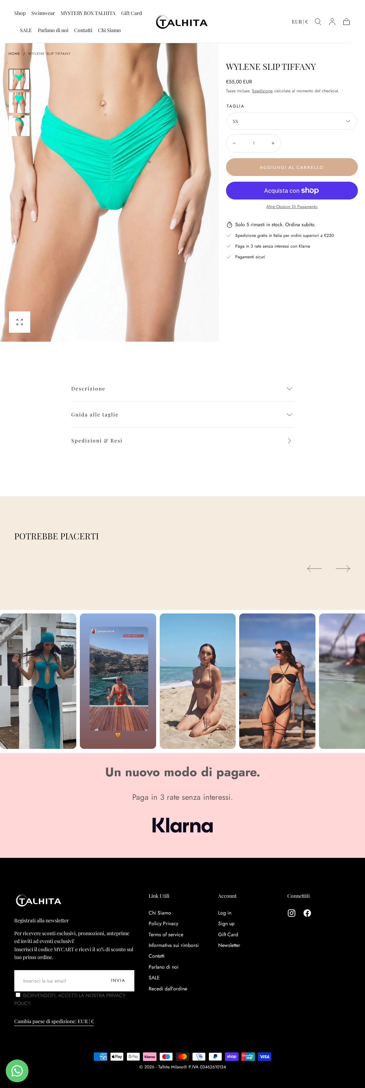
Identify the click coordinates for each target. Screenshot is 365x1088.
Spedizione (262, 91)
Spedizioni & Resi (97, 440)
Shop (20, 13)
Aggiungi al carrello (292, 167)
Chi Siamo (109, 30)
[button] (300, 23)
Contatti (83, 30)
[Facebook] (307, 913)
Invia (118, 980)
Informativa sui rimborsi (174, 945)
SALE (26, 30)
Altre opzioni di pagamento (292, 206)
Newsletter (229, 945)
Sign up (226, 923)
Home (14, 53)
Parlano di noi (53, 30)
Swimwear (43, 13)
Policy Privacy (163, 923)
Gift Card (131, 13)
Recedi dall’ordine (168, 988)
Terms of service (166, 934)
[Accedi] (332, 21)
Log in (224, 912)
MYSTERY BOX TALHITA (88, 13)
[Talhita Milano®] (39, 900)
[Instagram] (291, 913)
